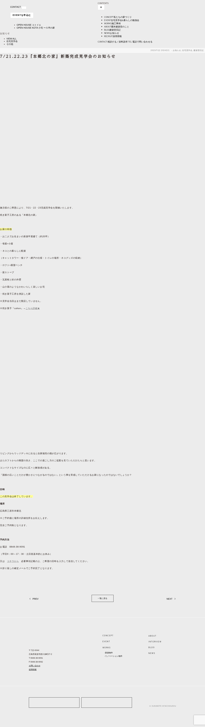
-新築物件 (108, 653)
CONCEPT (108, 635)
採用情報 (33, 669)
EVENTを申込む (22, 15)
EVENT (106, 641)
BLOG (151, 647)
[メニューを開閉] (24, 7)
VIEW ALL (11, 38)
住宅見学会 (12, 41)
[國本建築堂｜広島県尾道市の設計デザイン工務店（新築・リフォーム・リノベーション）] (23, 4)
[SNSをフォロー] (152, 700)
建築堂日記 (198, 50)
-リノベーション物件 (113, 656)
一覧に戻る (102, 598)
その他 (9, 44)
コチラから (13, 561)
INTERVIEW (154, 641)
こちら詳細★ (33, 308)
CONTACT (15, 7)
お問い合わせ (34, 666)
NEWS (151, 653)
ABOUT (152, 635)
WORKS (106, 647)
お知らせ (177, 50)
